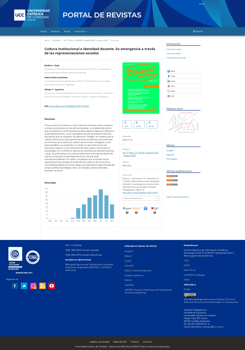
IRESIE (128, 280)
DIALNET (129, 266)
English (170, 150)
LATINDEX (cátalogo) (194, 275)
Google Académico (133, 275)
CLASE (127, 261)
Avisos (67, 31)
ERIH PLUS (189, 270)
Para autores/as (173, 53)
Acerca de (80, 31)
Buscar (199, 31)
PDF (126, 126)
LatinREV (129, 285)
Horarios (135, 342)
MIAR (186, 280)
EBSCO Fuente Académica (137, 270)
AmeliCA (128, 251)
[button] (183, 71)
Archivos (55, 31)
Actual (43, 31)
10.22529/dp (76, 245)
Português (171, 159)
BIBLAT (128, 256)
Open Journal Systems (177, 197)
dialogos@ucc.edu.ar (213, 327)
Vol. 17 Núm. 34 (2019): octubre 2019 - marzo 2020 (86, 40)
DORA (187, 289)
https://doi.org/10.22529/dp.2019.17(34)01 (69, 106)
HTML (138, 126)
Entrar (202, 4)
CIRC (186, 260)
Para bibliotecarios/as (176, 58)
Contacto (147, 342)
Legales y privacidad (99, 342)
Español (170, 154)
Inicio (47, 40)
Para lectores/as (173, 49)
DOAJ (187, 265)
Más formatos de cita (133, 198)
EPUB (151, 126)
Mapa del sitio (120, 342)
